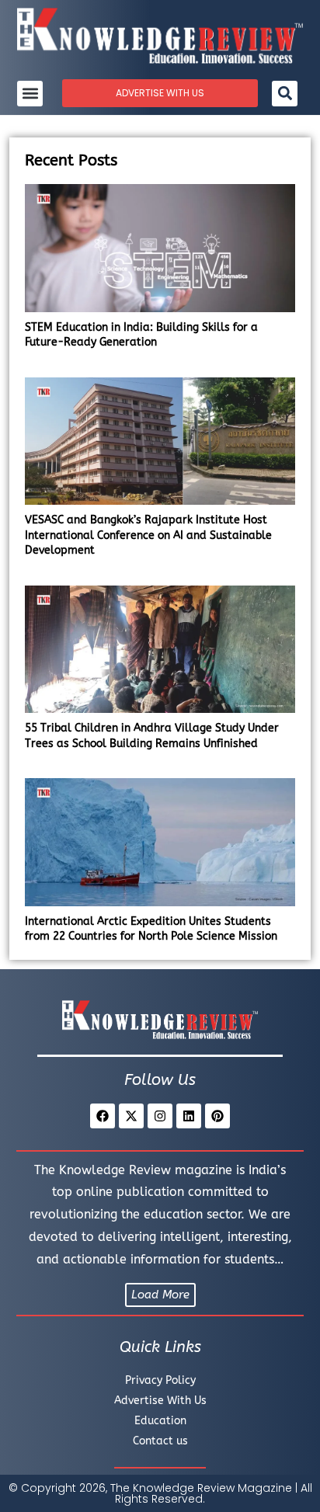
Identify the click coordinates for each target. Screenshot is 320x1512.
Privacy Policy (160, 1380)
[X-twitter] (131, 1116)
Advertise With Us (160, 1400)
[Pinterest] (217, 1116)
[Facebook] (102, 1116)
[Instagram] (160, 1116)
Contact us (160, 1441)
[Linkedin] (188, 1116)
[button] (30, 93)
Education (160, 1420)
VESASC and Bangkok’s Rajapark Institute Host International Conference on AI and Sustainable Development (148, 535)
